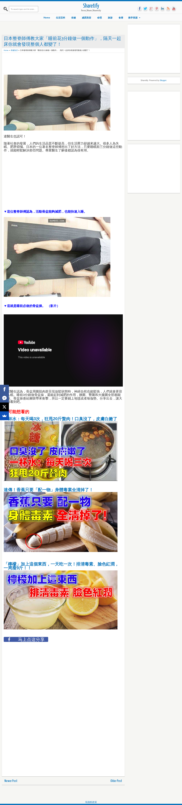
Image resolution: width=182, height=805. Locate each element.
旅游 (110, 17)
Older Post (116, 781)
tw (145, 9)
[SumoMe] (4, 415)
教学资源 (133, 17)
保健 (73, 17)
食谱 (121, 17)
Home (47, 17)
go (151, 9)
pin (157, 9)
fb (140, 9)
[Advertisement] (68, 63)
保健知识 (14, 50)
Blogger (163, 80)
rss (168, 9)
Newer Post (10, 781)
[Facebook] (4, 389)
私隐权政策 (91, 802)
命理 (99, 17)
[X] (4, 406)
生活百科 (60, 17)
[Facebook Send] (4, 398)
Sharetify (91, 6)
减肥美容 (86, 17)
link (162, 9)
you (174, 9)
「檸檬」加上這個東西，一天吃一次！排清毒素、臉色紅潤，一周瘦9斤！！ (61, 566)
